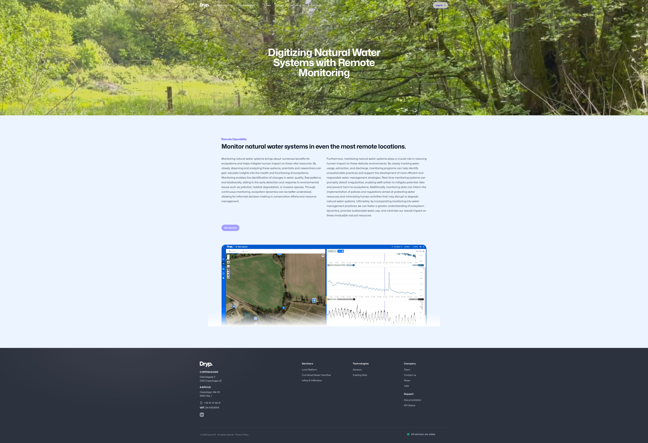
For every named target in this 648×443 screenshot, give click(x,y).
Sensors (357, 369)
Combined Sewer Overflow (316, 375)
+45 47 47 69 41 (212, 402)
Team (407, 369)
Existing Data (360, 375)
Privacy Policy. (242, 434)
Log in (441, 5)
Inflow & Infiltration (312, 380)
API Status (409, 405)
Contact (316, 5)
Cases (280, 5)
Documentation (412, 399)
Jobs (406, 385)
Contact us (410, 375)
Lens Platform (309, 369)
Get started (230, 227)
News (267, 5)
